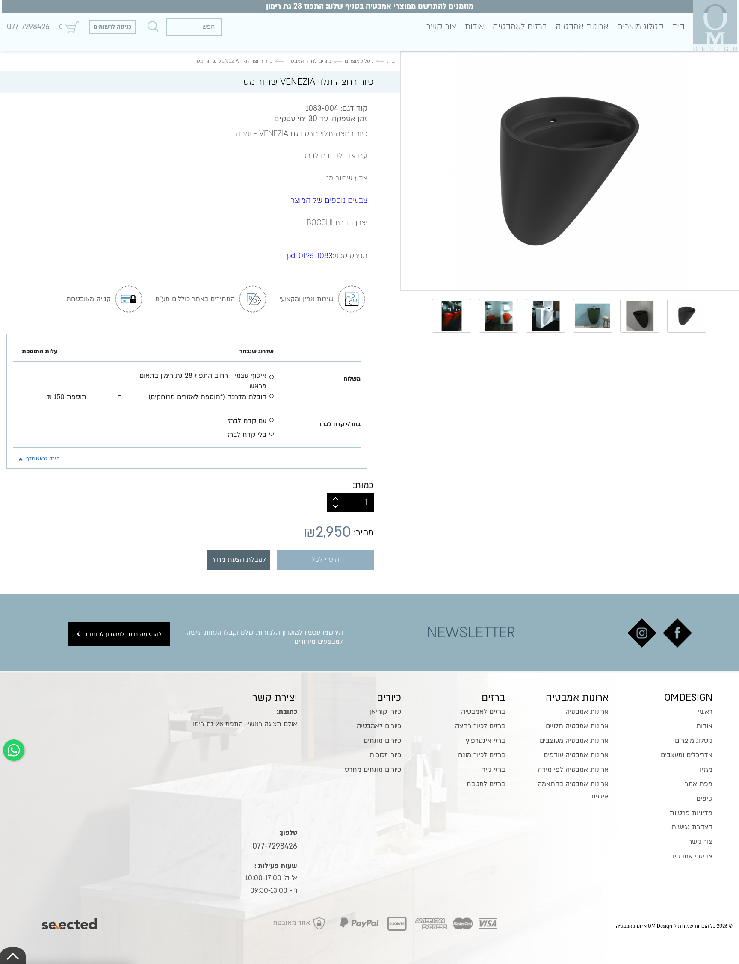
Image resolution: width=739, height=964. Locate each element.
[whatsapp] (13, 750)
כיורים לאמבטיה (379, 726)
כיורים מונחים (382, 740)
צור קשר (441, 26)
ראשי (705, 711)
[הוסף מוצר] (335, 498)
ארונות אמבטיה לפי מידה (573, 769)
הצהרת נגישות (691, 827)
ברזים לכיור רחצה (480, 726)
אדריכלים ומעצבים (686, 755)
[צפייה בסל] (72, 27)
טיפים (704, 798)
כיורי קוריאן (385, 711)
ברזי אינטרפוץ (485, 740)
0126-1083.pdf (310, 256)
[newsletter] (677, 633)
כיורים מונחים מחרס (373, 769)
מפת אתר (698, 784)
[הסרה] (335, 507)
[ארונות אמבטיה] (715, 25)
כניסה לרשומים (112, 27)
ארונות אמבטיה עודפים (576, 755)
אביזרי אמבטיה (691, 856)
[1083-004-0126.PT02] (570, 171)
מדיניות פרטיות (691, 813)
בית (678, 26)
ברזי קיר (493, 769)
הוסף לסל (325, 559)
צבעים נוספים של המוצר (329, 200)
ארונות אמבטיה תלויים (577, 726)
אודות (474, 26)
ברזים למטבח (486, 784)
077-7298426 (28, 27)
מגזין (706, 769)
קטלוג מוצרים (640, 26)
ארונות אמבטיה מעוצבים (574, 740)
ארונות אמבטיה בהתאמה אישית (573, 790)
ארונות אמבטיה (582, 26)
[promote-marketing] (70, 922)
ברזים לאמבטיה (520, 26)
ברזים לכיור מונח (481, 755)
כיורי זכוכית (385, 755)
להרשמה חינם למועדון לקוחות (124, 634)
